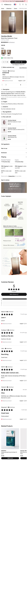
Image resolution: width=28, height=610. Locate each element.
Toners (15, 8)
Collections (8, 8)
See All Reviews (23, 67)
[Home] (7, 4)
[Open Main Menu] (2, 4)
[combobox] (16, 4)
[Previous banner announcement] (1, 1)
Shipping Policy (11, 176)
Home (2, 8)
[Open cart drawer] (25, 4)
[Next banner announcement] (26, 1)
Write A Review (13, 294)
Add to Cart (17, 62)
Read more (3, 98)
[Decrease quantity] (3, 62)
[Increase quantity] (7, 62)
